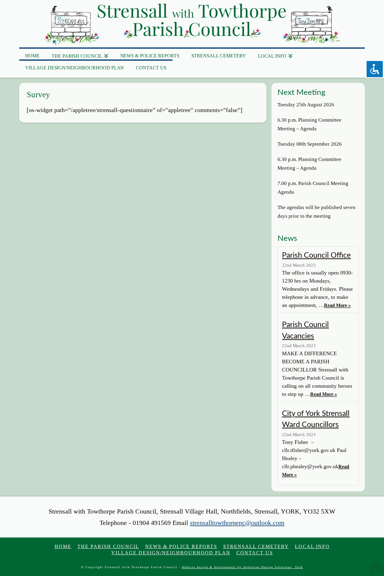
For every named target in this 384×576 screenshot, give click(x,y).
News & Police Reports (181, 546)
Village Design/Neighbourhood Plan (170, 552)
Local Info (312, 546)
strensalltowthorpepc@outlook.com (237, 522)
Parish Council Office (316, 255)
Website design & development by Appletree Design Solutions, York (242, 567)
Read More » (337, 305)
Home (63, 546)
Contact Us (254, 552)
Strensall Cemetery (256, 546)
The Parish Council (108, 546)
